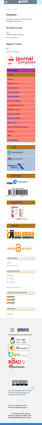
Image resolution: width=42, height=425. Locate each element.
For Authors (10, 279)
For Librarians (11, 282)
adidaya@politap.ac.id (12, 37)
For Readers (10, 275)
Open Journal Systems (14, 287)
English (9, 262)
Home (8, 9)
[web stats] (10, 183)
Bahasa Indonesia (12, 265)
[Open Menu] (6, 2)
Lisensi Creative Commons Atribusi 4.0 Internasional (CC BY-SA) (19, 392)
